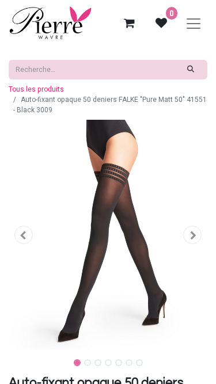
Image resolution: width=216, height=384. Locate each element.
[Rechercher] (191, 69)
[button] (24, 235)
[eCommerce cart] (129, 23)
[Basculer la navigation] (193, 23)
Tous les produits (36, 89)
